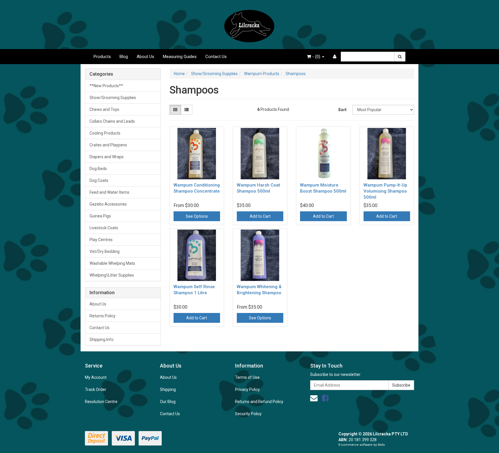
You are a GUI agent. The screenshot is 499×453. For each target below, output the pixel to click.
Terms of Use (247, 377)
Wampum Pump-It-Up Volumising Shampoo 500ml (385, 191)
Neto (381, 445)
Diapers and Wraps (107, 156)
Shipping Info (101, 339)
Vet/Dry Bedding (105, 251)
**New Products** (106, 85)
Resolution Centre (101, 401)
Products (102, 56)
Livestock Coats (104, 227)
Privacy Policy (247, 389)
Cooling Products (105, 133)
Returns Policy (103, 316)
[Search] (399, 56)
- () (316, 56)
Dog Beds (98, 168)
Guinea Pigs (100, 216)
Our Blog (168, 401)
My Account (96, 377)
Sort (342, 109)
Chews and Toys (104, 109)
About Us (145, 56)
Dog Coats (99, 180)
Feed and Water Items (109, 192)
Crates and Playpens (108, 145)
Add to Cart (260, 216)
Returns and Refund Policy (259, 401)
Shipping (168, 389)
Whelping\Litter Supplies (112, 275)
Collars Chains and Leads (112, 121)
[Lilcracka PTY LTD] (249, 24)
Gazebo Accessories (108, 204)
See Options (197, 216)
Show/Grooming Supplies (113, 97)
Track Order (95, 389)
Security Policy (248, 413)
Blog (124, 56)
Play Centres (101, 239)
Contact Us (216, 56)
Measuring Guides (180, 56)
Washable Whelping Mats (112, 263)
